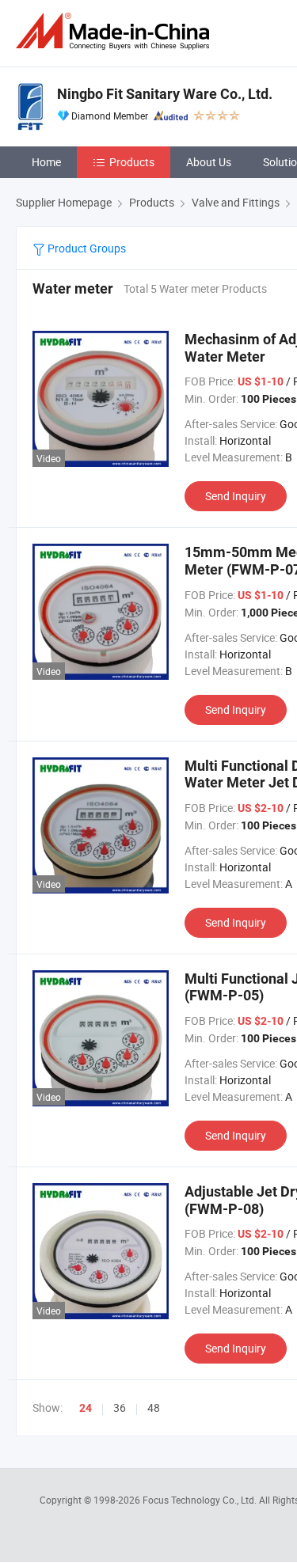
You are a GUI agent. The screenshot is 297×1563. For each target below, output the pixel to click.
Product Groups (85, 248)
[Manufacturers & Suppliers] (115, 31)
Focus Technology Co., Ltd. (201, 1499)
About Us (208, 161)
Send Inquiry (235, 495)
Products (131, 161)
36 (119, 1407)
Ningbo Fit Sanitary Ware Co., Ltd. (164, 93)
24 (85, 1408)
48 (153, 1407)
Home (46, 161)
